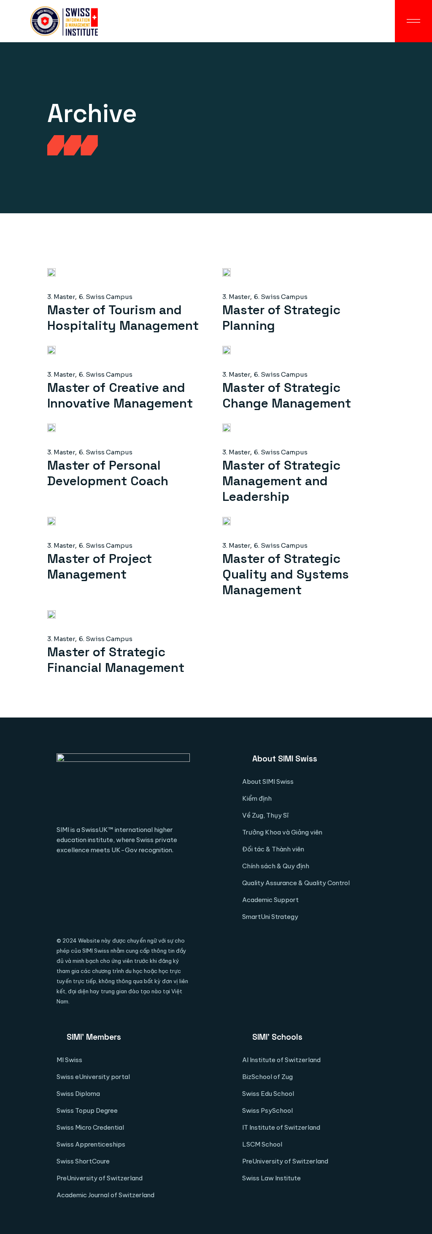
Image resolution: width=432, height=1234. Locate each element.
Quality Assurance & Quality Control (296, 883)
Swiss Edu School (268, 1094)
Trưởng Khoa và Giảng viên (282, 832)
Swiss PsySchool (267, 1110)
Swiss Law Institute (271, 1178)
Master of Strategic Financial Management (115, 660)
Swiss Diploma (78, 1094)
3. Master (61, 297)
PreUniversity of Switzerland (100, 1178)
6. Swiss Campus (105, 297)
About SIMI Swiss (268, 781)
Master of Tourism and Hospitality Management (123, 318)
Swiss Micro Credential (90, 1127)
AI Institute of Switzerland (281, 1060)
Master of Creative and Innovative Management (120, 395)
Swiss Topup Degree (87, 1110)
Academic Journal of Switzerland (105, 1195)
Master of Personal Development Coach (107, 473)
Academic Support (270, 900)
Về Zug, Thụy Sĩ (265, 815)
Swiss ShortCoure (83, 1161)
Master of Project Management (99, 566)
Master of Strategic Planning (281, 318)
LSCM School (262, 1144)
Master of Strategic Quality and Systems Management (285, 574)
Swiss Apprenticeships (91, 1144)
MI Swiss (69, 1060)
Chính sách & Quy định (275, 866)
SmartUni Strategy (270, 917)
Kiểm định (257, 798)
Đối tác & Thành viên (273, 849)
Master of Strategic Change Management (286, 395)
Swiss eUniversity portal (93, 1077)
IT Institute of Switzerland (281, 1127)
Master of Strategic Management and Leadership (281, 481)
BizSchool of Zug (267, 1077)
